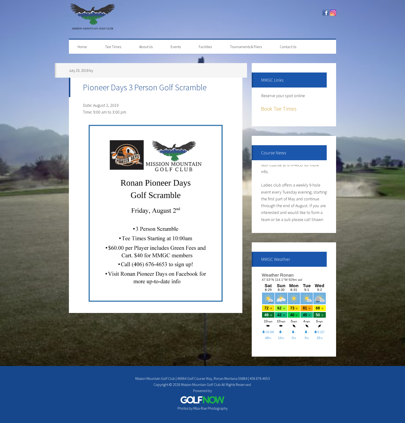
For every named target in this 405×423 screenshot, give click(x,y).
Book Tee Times (278, 108)
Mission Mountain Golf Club (92, 19)
